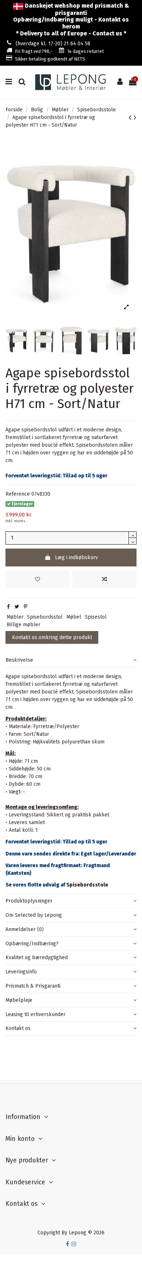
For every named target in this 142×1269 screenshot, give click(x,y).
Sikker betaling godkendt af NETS (50, 59)
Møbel (73, 617)
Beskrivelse (19, 660)
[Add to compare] (104, 579)
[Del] (8, 607)
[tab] (71, 660)
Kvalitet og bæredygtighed (36, 957)
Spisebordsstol (45, 617)
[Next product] (135, 117)
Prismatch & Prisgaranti (32, 986)
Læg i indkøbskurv (76, 557)
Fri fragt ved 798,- (33, 51)
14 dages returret (85, 51)
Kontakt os (18, 1028)
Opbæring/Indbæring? (32, 944)
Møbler (15, 617)
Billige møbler (23, 625)
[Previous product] (131, 117)
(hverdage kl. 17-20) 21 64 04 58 (53, 44)
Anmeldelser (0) (24, 929)
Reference (17, 494)
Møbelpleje (18, 1000)
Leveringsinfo (21, 972)
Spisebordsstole (87, 885)
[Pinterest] (25, 607)
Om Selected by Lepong (33, 915)
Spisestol (96, 617)
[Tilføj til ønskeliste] (37, 579)
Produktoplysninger (28, 901)
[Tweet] (17, 607)
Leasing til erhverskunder (35, 1014)
